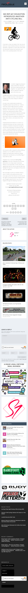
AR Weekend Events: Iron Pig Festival (12, 303)
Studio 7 (10, 21)
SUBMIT (4, 582)
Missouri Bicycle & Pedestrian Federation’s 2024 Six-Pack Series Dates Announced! (16, 446)
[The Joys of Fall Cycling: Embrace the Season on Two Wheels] (4, 434)
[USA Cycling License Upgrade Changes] (14, 310)
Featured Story (8, 23)
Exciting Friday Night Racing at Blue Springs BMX (15, 428)
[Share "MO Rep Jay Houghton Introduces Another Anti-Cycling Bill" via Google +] (10, 206)
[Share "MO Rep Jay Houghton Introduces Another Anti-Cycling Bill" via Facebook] (4, 206)
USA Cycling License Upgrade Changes (12, 314)
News (13, 23)
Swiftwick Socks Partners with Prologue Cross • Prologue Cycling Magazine (12, 550)
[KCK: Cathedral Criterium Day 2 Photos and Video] (14, 253)
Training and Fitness (19, 435)
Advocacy (22, 21)
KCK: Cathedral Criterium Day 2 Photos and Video (13, 263)
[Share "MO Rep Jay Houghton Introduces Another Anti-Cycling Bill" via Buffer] (20, 206)
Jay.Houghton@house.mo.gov (16, 187)
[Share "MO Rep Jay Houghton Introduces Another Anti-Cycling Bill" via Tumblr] (12, 206)
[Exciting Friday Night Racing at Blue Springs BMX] (4, 428)
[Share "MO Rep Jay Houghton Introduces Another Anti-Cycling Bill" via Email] (12, 208)
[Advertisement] (14, 67)
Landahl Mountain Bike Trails (13, 439)
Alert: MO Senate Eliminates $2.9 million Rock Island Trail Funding (14, 453)
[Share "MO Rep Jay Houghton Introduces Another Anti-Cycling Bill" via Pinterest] (15, 206)
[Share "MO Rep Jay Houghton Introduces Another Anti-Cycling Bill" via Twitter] (7, 206)
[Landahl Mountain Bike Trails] (4, 440)
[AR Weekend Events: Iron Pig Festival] (14, 295)
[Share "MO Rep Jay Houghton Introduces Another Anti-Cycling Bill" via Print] (15, 208)
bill (5, 95)
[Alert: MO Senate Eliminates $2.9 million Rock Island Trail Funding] (4, 453)
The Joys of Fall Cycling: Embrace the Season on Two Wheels (15, 434)
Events (8, 429)
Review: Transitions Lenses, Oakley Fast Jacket (12, 540)
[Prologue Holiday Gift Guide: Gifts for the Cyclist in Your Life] (14, 275)
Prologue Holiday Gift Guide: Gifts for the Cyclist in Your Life (13, 285)
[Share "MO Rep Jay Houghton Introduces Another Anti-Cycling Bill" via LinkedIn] (18, 206)
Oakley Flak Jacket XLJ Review (17, 546)
